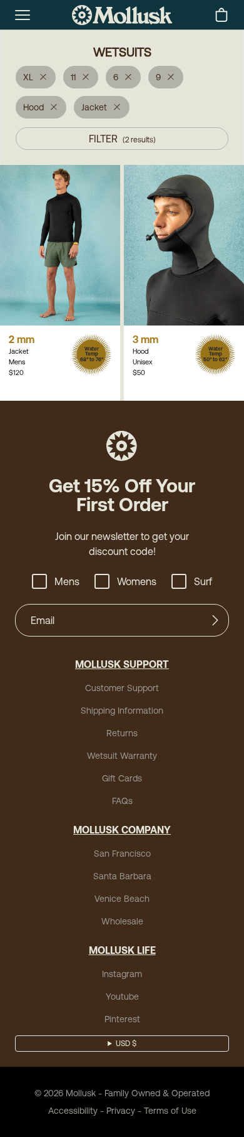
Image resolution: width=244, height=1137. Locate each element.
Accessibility (73, 1111)
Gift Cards (122, 778)
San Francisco (122, 854)
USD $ (126, 1043)
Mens (66, 581)
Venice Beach (122, 899)
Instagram (122, 974)
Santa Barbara (122, 876)
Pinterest (122, 1019)
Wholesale (122, 921)
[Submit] (215, 620)
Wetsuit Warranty (122, 756)
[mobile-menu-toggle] (23, 15)
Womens (136, 581)
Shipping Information (122, 711)
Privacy (120, 1111)
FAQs (122, 801)
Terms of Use (170, 1111)
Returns (122, 733)
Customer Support (122, 688)
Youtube (122, 997)
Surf (203, 581)
